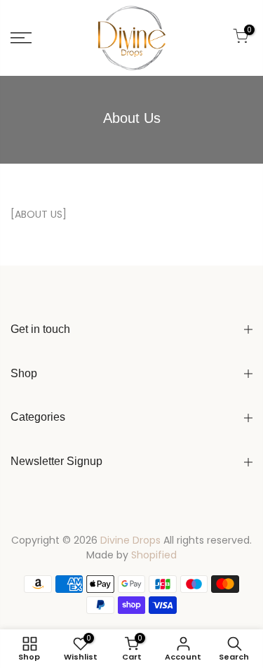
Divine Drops (130, 540)
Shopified (154, 555)
